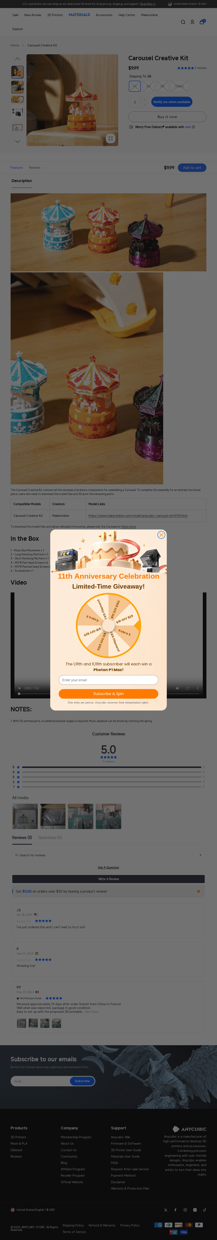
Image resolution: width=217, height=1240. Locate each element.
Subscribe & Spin (108, 693)
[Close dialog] (161, 535)
